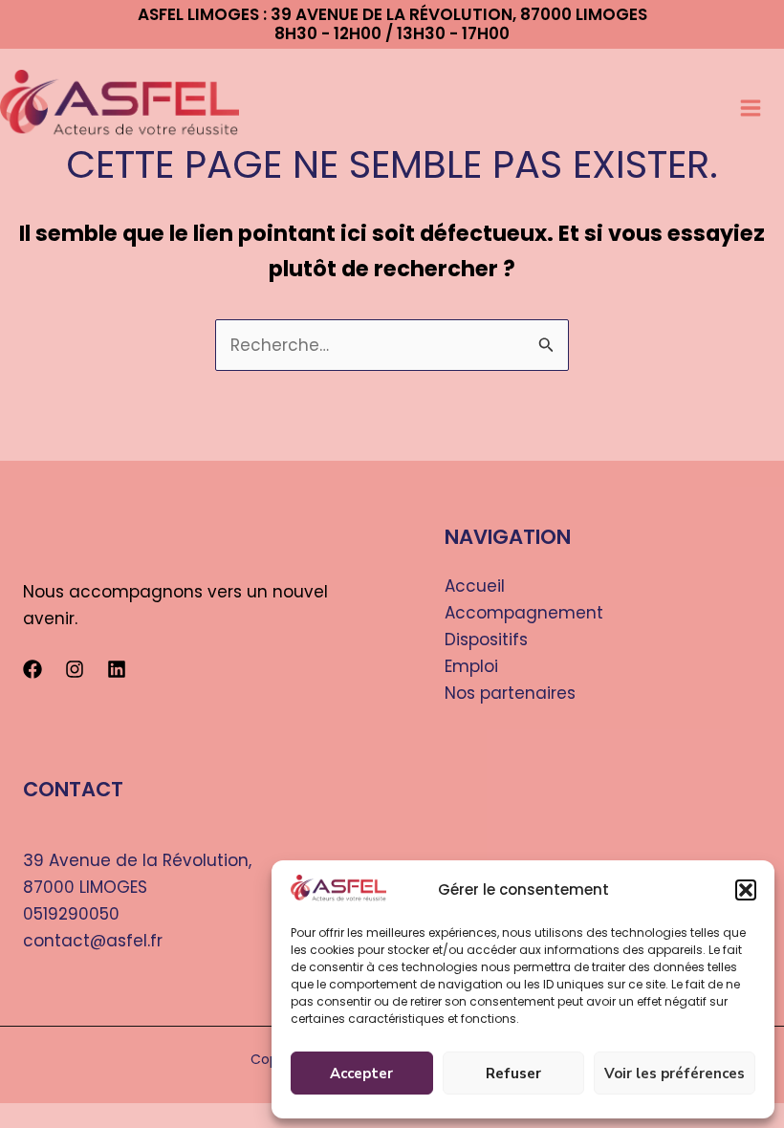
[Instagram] (74, 669)
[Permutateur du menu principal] (755, 109)
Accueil (475, 586)
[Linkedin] (116, 669)
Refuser (513, 1073)
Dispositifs (486, 639)
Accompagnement (524, 612)
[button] (745, 890)
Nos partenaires (510, 693)
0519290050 (71, 913)
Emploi (471, 666)
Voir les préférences (674, 1073)
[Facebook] (32, 669)
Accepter (361, 1073)
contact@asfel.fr (93, 940)
